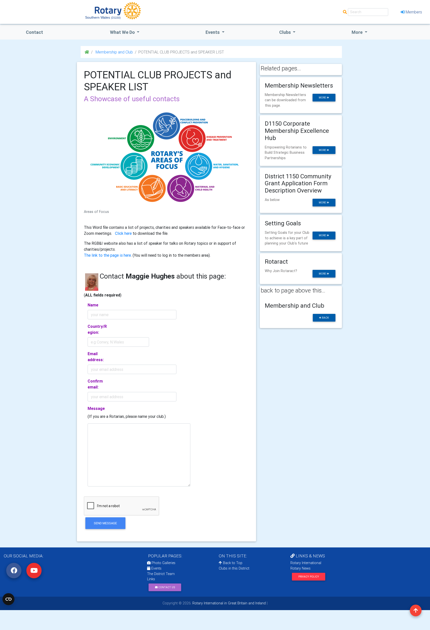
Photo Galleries (163, 563)
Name (93, 304)
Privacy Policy (308, 576)
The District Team (161, 574)
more (323, 97)
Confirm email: (95, 384)
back (325, 317)
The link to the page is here (107, 255)
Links (151, 579)
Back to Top (232, 563)
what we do (123, 32)
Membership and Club (114, 51)
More (358, 32)
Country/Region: (97, 329)
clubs (285, 32)
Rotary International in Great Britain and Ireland (228, 603)
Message (96, 408)
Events (155, 568)
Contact (34, 32)
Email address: (96, 356)
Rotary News (300, 568)
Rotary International (305, 563)
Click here (123, 233)
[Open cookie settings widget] (8, 599)
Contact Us (166, 587)
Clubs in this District (234, 568)
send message (105, 523)
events (213, 32)
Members (414, 11)
